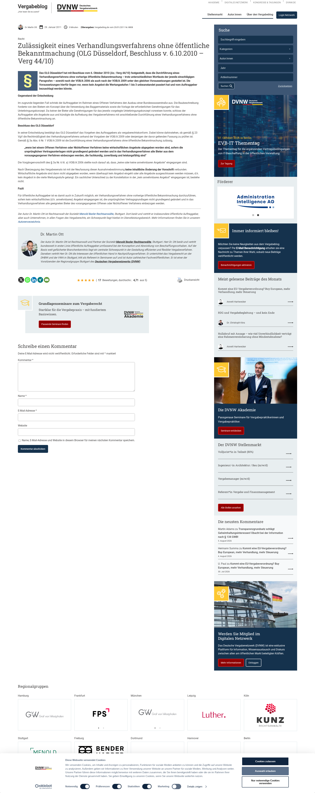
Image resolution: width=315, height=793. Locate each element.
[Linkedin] (34, 280)
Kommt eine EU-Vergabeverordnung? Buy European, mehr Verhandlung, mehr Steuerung (254, 290)
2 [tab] (258, 215)
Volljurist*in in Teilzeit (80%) (235, 451)
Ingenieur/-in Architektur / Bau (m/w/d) (243, 465)
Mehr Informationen (231, 662)
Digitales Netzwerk (236, 2)
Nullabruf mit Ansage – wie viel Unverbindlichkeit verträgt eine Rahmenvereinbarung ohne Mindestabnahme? (255, 335)
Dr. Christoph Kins (236, 322)
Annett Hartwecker (236, 301)
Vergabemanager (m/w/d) (234, 478)
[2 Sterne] (82, 280)
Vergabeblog (32, 6)
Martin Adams (226, 529)
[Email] (47, 280)
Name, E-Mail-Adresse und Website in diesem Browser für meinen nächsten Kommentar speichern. (78, 440)
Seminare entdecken (231, 430)
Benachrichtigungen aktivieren (236, 265)
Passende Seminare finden (54, 324)
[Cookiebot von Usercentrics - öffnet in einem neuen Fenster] (43, 786)
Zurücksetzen (285, 86)
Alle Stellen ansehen (231, 507)
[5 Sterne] (93, 280)
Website (22, 425)
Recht (21, 38)
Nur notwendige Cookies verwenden (265, 782)
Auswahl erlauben (265, 771)
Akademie (213, 2)
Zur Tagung (226, 163)
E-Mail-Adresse (27, 410)
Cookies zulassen (265, 761)
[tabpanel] (255, 204)
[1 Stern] (78, 280)
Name (22, 395)
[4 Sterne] (89, 280)
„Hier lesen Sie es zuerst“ (28, 12)
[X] (21, 280)
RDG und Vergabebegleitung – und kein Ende (246, 312)
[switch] (117, 786)
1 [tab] (253, 215)
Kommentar (25, 360)
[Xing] (40, 280)
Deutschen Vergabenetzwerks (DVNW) (117, 261)
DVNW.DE (291, 2)
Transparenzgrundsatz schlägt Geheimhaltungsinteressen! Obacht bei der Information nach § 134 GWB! (250, 532)
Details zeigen (194, 786)
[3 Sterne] (85, 280)
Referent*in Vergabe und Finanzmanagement (246, 491)
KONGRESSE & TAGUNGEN (267, 2)
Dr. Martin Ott (31, 27)
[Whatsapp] (27, 280)
